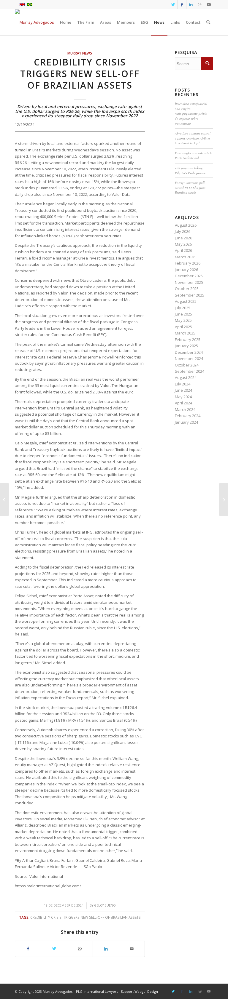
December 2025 (189, 275)
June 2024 (183, 390)
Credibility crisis (45, 917)
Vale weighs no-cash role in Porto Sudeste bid (194, 155)
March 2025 (185, 333)
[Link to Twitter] (173, 4)
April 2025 (183, 326)
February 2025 (187, 339)
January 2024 (186, 422)
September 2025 (189, 295)
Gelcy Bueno (105, 905)
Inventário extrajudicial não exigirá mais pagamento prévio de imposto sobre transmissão (191, 113)
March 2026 (185, 257)
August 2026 (186, 225)
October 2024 (187, 365)
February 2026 (187, 263)
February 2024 (187, 415)
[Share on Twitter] (54, 948)
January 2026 (186, 269)
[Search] (208, 22)
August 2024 (186, 377)
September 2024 (189, 371)
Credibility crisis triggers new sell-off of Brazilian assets (80, 73)
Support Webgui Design (139, 991)
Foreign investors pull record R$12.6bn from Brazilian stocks (190, 187)
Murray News (79, 53)
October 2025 (187, 288)
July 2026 (182, 231)
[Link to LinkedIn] (190, 4)
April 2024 (183, 403)
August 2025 (186, 301)
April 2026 (183, 250)
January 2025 (186, 345)
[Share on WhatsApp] (80, 948)
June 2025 (183, 314)
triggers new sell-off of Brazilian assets (102, 917)
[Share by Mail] (132, 948)
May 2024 (183, 396)
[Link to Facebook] (182, 4)
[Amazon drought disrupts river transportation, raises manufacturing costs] (4, 499)
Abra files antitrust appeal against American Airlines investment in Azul (192, 138)
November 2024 (189, 358)
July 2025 (182, 307)
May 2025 (183, 320)
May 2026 (183, 244)
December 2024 (189, 352)
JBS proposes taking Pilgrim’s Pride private (190, 170)
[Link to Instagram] (199, 4)
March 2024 (185, 409)
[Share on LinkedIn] (105, 948)
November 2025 (189, 282)
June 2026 (183, 238)
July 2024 (182, 384)
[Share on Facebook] (28, 948)
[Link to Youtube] (208, 4)
